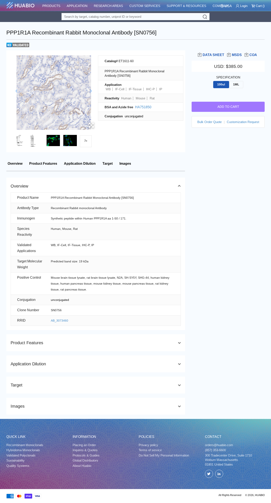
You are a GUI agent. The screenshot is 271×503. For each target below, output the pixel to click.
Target (107, 163)
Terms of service (150, 450)
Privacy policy (148, 445)
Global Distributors (85, 460)
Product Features (43, 163)
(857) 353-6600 (215, 450)
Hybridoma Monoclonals (23, 450)
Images (125, 163)
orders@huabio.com (219, 445)
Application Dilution (80, 163)
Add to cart (228, 106)
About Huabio (82, 465)
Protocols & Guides (86, 455)
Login (243, 6)
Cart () (260, 6)
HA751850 (143, 107)
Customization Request (243, 122)
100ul (221, 84)
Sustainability (15, 460)
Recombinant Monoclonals (24, 445)
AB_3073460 (59, 320)
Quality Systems (17, 465)
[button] (16, 91)
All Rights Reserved (229, 495)
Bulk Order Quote (209, 122)
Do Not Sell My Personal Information (164, 455)
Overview (15, 163)
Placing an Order (84, 445)
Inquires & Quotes (85, 450)
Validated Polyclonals (21, 455)
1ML (236, 84)
